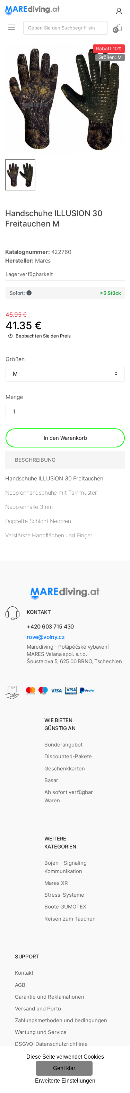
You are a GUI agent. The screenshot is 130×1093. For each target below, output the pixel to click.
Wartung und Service (41, 1032)
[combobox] (65, 28)
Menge (14, 396)
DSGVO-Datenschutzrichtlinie (51, 1044)
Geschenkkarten (64, 768)
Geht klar (64, 1068)
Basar (51, 780)
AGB (20, 985)
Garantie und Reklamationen (49, 996)
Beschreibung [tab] (35, 459)
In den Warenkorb (65, 438)
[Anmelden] (119, 10)
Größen (15, 359)
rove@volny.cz (46, 636)
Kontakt (24, 973)
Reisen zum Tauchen (70, 918)
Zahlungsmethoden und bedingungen (61, 1020)
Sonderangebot (63, 744)
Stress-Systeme (64, 894)
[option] (65, 99)
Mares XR (56, 883)
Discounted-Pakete (68, 756)
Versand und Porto (38, 1008)
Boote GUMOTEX (65, 906)
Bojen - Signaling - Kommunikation (67, 867)
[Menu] (11, 27)
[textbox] (65, 28)
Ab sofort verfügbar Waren (68, 796)
